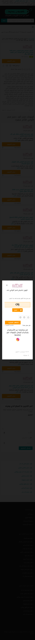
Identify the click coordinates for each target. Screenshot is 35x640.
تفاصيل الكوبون (10, 325)
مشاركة (26, 355)
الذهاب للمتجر (14, 322)
